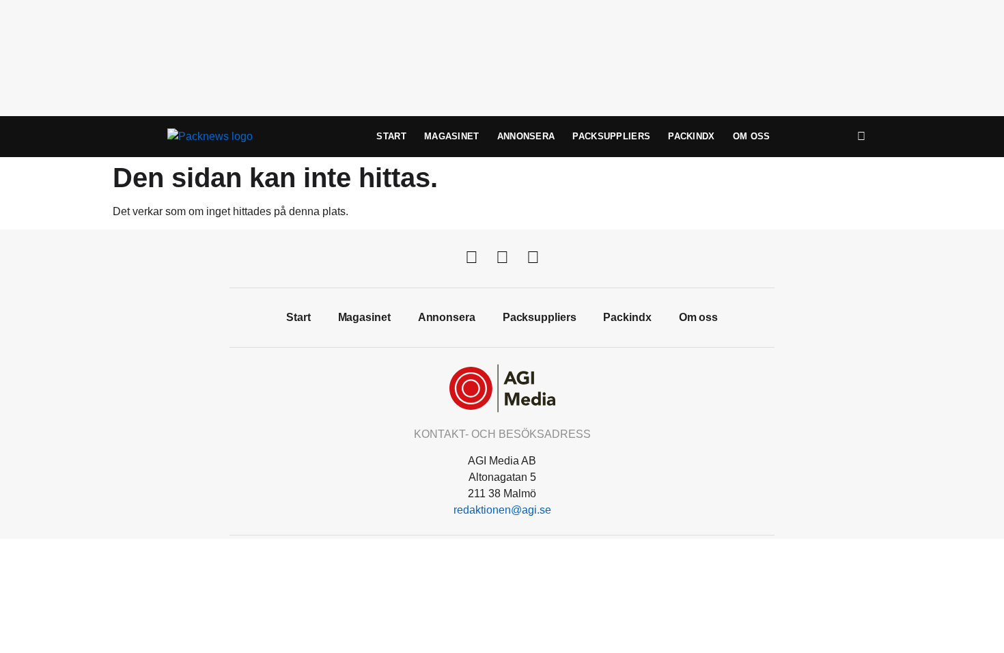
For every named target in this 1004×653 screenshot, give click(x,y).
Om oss (751, 136)
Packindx (691, 136)
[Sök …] (861, 136)
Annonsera (526, 136)
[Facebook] (471, 256)
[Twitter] (502, 256)
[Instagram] (532, 256)
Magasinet (451, 136)
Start (391, 136)
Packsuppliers (611, 136)
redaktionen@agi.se (502, 510)
